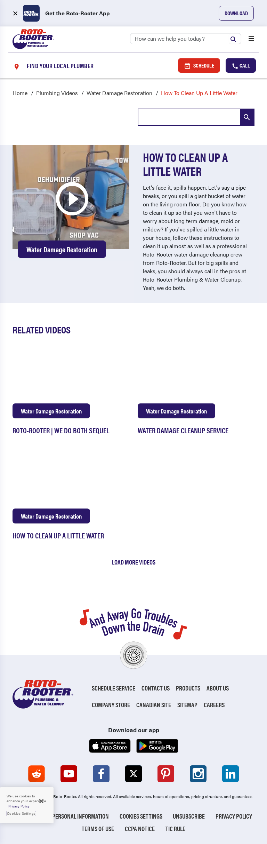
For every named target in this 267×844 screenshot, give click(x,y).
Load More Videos (133, 562)
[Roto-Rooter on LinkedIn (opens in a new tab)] (230, 773)
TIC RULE (175, 828)
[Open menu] (251, 39)
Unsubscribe (189, 816)
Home (20, 93)
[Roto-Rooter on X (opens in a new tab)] (133, 773)
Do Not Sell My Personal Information (62, 816)
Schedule (203, 65)
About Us (218, 688)
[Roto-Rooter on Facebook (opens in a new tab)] (101, 773)
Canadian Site (153, 704)
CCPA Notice (140, 828)
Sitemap (187, 704)
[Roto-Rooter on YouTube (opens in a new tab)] (68, 773)
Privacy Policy (234, 816)
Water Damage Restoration (119, 93)
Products (188, 688)
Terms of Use (98, 828)
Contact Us (155, 688)
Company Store (111, 704)
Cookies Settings (141, 816)
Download (236, 13)
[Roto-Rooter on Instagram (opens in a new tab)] (198, 773)
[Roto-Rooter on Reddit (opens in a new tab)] (36, 773)
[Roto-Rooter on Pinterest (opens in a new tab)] (165, 773)
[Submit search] (235, 38)
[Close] (41, 801)
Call (244, 65)
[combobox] (196, 117)
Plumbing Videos (57, 93)
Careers (214, 704)
